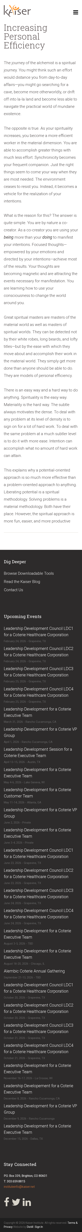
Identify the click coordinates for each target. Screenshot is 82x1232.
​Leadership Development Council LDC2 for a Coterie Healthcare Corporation (38, 651)
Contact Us (13, 590)
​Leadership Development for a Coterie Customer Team (37, 792)
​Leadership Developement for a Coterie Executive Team (38, 1088)
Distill (30, 1226)
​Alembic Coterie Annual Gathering (34, 971)
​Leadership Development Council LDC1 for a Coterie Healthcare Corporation (38, 631)
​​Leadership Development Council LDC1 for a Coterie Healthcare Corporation (38, 988)
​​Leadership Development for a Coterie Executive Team (37, 833)
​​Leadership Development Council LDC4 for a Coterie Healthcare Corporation (38, 1048)
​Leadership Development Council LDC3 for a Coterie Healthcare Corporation (38, 671)
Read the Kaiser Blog (22, 581)
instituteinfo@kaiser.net (19, 1187)
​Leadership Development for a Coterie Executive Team (37, 712)
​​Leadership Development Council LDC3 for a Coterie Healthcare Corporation (38, 1028)
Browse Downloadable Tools (29, 573)
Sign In (39, 1226)
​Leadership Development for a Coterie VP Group (40, 732)
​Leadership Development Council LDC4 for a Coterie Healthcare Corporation (38, 692)
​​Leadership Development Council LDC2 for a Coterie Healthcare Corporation (38, 1008)
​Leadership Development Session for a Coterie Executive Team (38, 752)
